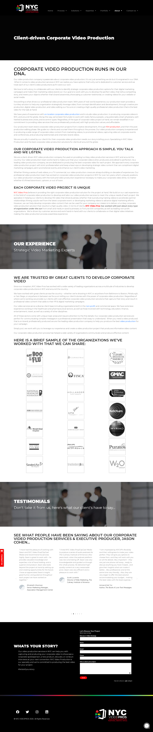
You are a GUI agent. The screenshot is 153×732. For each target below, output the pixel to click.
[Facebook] (18, 712)
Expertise (90, 11)
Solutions (75, 11)
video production (128, 321)
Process (61, 11)
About (117, 11)
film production (113, 127)
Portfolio (104, 11)
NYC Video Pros (21, 192)
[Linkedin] (47, 712)
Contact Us (131, 11)
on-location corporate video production (62, 114)
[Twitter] (27, 712)
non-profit (90, 306)
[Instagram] (37, 712)
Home (50, 11)
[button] (16, 579)
